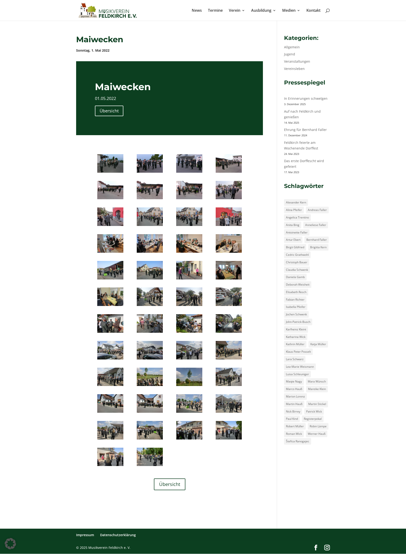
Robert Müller (295, 426)
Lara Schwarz (295, 359)
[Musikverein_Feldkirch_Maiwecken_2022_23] (189, 306)
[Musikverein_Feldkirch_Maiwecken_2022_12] (229, 226)
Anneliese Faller (315, 225)
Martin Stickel (317, 404)
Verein (234, 11)
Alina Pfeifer (294, 210)
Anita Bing (292, 225)
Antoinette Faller (297, 232)
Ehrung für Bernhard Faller (305, 129)
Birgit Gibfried (295, 247)
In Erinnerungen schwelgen (306, 98)
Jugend (289, 54)
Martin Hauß (294, 404)
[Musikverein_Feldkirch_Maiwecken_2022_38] (110, 412)
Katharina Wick (295, 337)
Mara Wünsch (317, 381)
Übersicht (109, 111)
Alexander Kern (296, 202)
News (197, 11)
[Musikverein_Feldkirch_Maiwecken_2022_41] (229, 412)
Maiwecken (99, 39)
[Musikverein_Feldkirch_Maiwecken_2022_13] (110, 252)
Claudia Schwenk (297, 270)
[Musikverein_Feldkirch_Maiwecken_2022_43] (150, 439)
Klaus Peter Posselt (298, 352)
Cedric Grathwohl (297, 255)
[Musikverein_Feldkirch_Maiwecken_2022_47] (150, 466)
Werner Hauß (316, 434)
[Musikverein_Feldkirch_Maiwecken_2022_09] (110, 226)
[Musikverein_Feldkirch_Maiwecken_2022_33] (110, 386)
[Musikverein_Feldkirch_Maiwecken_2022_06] (150, 199)
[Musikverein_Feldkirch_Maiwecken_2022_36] (189, 386)
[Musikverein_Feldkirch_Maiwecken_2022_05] (110, 199)
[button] (10, 543)
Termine (215, 11)
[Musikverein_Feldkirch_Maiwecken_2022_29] (110, 359)
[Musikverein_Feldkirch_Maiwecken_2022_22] (150, 306)
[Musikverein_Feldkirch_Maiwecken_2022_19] (189, 279)
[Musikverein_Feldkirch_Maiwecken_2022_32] (229, 359)
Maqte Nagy (294, 381)
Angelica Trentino (297, 217)
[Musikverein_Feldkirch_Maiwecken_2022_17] (110, 279)
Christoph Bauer (296, 262)
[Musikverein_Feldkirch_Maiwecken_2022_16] (229, 252)
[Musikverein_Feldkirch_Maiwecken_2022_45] (229, 439)
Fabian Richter (295, 300)
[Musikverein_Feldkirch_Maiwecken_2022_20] (229, 279)
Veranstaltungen (297, 61)
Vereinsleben (294, 68)
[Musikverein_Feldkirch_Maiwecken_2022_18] (150, 279)
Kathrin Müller (295, 344)
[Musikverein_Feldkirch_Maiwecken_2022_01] (110, 172)
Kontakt (313, 11)
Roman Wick (294, 434)
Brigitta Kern (318, 247)
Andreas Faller (317, 210)
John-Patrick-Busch (298, 322)
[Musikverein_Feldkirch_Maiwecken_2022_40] (189, 412)
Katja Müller (318, 344)
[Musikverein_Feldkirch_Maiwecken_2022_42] (110, 439)
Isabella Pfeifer (295, 307)
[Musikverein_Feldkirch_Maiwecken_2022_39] (150, 412)
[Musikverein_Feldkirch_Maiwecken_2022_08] (229, 199)
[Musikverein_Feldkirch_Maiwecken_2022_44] (189, 439)
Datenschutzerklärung (118, 535)
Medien (289, 11)
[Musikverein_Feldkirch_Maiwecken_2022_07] (189, 199)
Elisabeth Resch (296, 292)
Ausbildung (261, 11)
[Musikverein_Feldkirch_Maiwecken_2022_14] (150, 252)
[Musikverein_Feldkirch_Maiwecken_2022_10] (150, 226)
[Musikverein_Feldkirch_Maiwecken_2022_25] (110, 332)
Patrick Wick (314, 411)
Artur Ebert (293, 240)
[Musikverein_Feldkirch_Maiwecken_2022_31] (189, 359)
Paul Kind (292, 419)
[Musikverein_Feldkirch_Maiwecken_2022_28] (229, 332)
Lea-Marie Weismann (300, 367)
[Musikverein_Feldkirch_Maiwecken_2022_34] (150, 386)
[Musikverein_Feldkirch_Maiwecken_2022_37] (229, 386)
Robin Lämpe (318, 426)
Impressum (85, 535)
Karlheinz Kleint (296, 329)
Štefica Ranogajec (297, 441)
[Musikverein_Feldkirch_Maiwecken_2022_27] (189, 332)
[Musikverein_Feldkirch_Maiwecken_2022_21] (110, 306)
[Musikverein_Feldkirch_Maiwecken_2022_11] (189, 226)
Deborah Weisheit (297, 285)
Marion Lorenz (295, 396)
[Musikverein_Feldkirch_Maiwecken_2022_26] (150, 332)
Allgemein (292, 47)
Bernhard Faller (316, 240)
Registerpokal (313, 419)
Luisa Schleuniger (297, 374)
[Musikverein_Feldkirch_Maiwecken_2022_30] (150, 359)
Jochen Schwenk (296, 314)
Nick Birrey (293, 411)
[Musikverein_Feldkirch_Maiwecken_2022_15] (189, 252)
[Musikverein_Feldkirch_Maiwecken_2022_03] (189, 172)
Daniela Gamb (295, 277)
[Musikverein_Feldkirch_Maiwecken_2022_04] (229, 172)
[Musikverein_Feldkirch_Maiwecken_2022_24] (229, 306)
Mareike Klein (317, 389)
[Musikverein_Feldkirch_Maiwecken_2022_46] (110, 466)
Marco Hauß (294, 389)
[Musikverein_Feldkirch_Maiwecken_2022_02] (150, 172)
